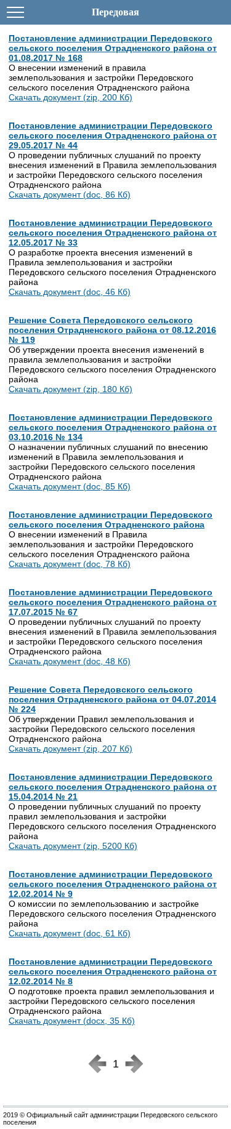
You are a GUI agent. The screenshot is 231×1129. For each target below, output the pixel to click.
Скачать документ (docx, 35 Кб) (72, 1021)
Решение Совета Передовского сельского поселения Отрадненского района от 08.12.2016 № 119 (112, 330)
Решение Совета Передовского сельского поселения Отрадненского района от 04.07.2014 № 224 (112, 699)
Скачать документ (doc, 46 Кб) (70, 292)
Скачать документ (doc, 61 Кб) (70, 933)
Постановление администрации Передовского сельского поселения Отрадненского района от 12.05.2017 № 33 (113, 232)
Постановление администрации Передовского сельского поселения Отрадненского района (111, 519)
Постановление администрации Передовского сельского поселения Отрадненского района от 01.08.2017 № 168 (113, 48)
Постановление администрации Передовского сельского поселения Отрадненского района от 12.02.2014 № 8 (113, 971)
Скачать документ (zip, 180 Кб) (70, 389)
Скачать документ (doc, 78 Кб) (70, 564)
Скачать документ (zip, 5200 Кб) (73, 846)
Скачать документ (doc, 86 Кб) (70, 194)
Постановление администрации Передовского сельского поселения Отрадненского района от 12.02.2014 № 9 (113, 884)
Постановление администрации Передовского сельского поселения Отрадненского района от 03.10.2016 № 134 (113, 427)
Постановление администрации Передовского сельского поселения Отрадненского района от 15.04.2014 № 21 (113, 787)
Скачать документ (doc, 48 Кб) (70, 661)
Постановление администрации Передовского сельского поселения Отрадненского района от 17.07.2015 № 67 (113, 602)
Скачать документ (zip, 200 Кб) (70, 97)
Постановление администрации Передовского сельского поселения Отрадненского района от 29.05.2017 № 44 (113, 135)
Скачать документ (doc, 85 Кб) (70, 486)
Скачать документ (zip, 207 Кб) (70, 748)
